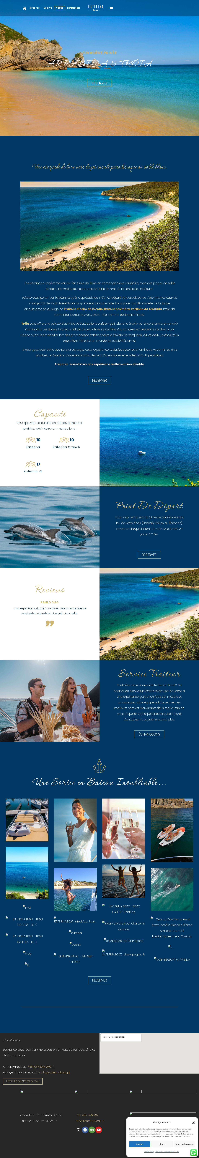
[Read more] (24, 8)
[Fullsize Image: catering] (123, 926)
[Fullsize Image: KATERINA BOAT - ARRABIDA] (172, 830)
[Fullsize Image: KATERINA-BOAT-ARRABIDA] (123, 881)
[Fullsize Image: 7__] (172, 948)
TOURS (59, 8)
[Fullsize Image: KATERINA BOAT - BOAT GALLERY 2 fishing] (123, 909)
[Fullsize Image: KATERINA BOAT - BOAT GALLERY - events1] (75, 889)
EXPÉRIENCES (73, 8)
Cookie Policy (149, 1152)
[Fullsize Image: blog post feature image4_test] (123, 941)
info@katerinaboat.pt (55, 1072)
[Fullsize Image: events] (75, 944)
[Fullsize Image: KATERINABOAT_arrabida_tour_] (75, 920)
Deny (162, 1144)
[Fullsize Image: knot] (27, 908)
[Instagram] (78, 1130)
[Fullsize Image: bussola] (75, 933)
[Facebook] (85, 1130)
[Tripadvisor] (92, 1130)
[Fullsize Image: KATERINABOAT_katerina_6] (123, 829)
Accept (139, 1144)
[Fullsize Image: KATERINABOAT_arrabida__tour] (27, 873)
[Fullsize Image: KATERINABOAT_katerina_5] (75, 830)
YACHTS (48, 8)
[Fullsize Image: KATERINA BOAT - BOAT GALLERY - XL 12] (27, 939)
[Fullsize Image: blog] (27, 953)
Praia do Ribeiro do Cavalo (83, 309)
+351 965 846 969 (39, 1067)
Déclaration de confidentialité (167, 1152)
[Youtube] (98, 1130)
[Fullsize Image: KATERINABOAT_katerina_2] (27, 820)
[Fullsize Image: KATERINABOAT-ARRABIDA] (172, 959)
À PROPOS (35, 8)
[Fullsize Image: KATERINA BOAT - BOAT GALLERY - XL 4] (27, 922)
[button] (193, 1122)
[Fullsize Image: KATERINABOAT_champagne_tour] (123, 953)
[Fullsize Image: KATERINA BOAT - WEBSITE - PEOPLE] (75, 959)
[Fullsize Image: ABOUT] (172, 927)
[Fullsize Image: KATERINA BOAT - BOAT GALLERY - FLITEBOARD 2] (172, 889)
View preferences (184, 1144)
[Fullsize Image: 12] (27, 965)
